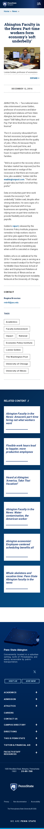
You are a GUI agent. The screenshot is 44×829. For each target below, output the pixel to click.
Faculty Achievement (17, 329)
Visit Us (13, 681)
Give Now (30, 681)
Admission (10, 699)
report (15, 226)
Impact (9, 336)
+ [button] (36, 692)
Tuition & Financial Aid (17, 745)
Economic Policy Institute (19, 343)
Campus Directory (14, 725)
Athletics (10, 706)
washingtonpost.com (14, 179)
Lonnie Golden (13, 350)
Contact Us (10, 719)
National (23, 336)
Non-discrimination (20, 802)
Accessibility (35, 802)
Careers (9, 713)
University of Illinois (16, 371)
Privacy (6, 802)
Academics (11, 322)
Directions (10, 731)
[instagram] (9, 672)
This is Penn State (14, 738)
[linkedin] (22, 672)
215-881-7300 (26, 771)
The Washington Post (17, 357)
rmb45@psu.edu (11, 302)
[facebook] (16, 672)
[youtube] (29, 672)
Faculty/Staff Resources (12, 753)
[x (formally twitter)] (34, 672)
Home (6, 11)
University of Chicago (17, 364)
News (14, 11)
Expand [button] (34, 78)
